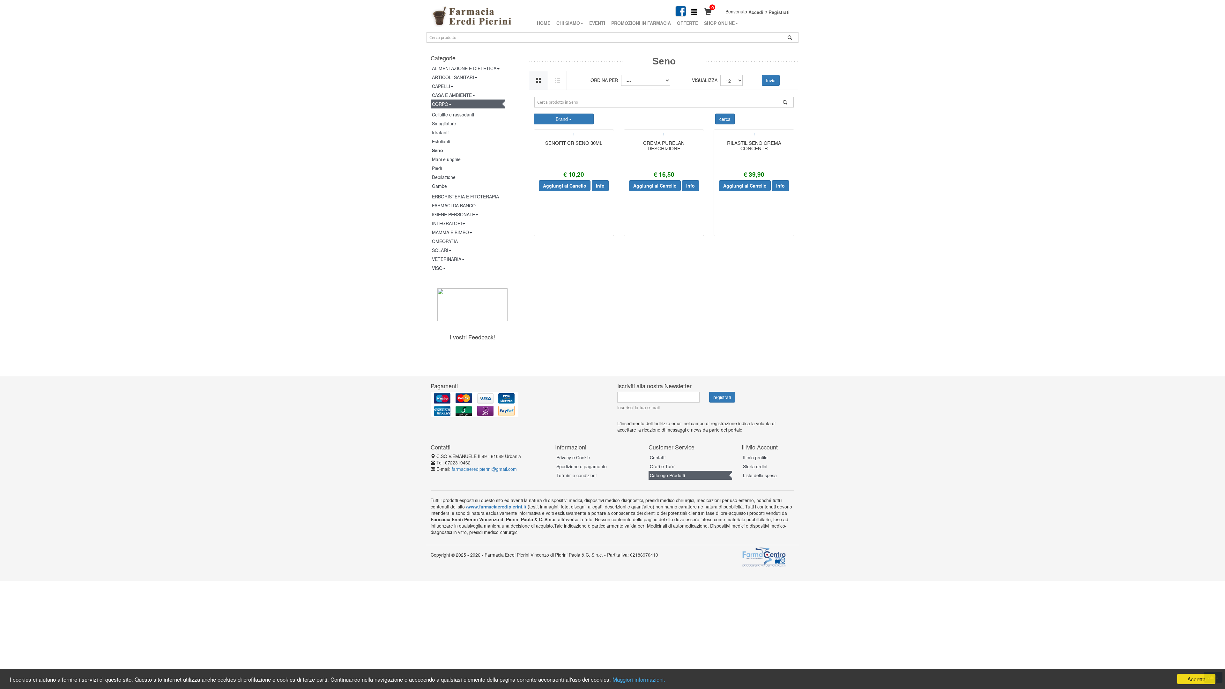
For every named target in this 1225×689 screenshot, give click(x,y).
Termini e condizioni (576, 475)
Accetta (1196, 679)
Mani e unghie (446, 159)
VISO (437, 268)
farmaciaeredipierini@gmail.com (484, 469)
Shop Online (719, 23)
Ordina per (604, 80)
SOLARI (440, 250)
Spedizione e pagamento (581, 466)
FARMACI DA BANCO (454, 205)
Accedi (755, 12)
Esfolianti (441, 141)
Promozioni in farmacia (641, 23)
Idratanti (440, 132)
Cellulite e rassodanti (453, 114)
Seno (437, 150)
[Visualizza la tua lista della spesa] (693, 11)
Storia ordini (755, 466)
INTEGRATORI (447, 223)
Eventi (597, 23)
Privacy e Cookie (573, 457)
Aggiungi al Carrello (564, 185)
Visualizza (704, 80)
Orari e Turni (662, 466)
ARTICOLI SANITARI (453, 77)
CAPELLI (441, 86)
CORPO (440, 104)
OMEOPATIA (445, 241)
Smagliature (444, 123)
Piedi (437, 168)
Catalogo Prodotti (667, 475)
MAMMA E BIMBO (450, 232)
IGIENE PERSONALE (453, 214)
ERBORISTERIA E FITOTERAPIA (465, 196)
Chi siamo (568, 23)
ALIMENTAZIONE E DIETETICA (464, 68)
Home (543, 23)
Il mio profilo (755, 457)
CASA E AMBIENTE (452, 95)
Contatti (657, 457)
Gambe (439, 186)
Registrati (779, 12)
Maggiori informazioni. (638, 679)
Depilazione (444, 177)
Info (600, 185)
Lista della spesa (760, 475)
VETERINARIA (446, 259)
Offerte (687, 23)
